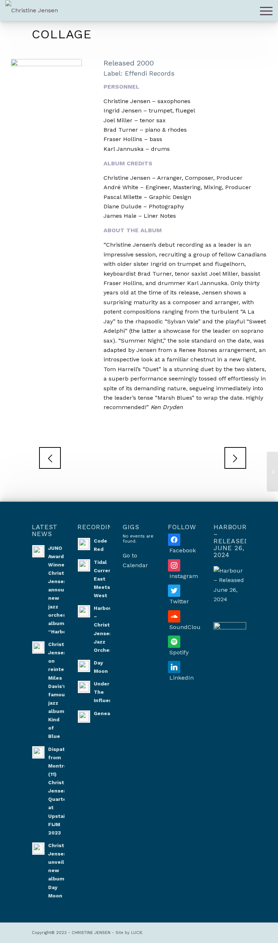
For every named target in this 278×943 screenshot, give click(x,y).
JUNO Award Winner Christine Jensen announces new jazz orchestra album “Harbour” (62, 589)
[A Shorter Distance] (272, 472)
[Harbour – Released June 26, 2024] (230, 585)
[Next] (235, 458)
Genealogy (107, 713)
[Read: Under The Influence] (83, 686)
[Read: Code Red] (83, 544)
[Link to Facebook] (197, 931)
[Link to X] (240, 931)
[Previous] (50, 458)
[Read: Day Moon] (83, 665)
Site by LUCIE (129, 932)
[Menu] (264, 10)
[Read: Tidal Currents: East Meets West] (83, 565)
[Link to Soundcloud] (208, 931)
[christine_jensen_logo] (31, 10)
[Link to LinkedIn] (229, 931)
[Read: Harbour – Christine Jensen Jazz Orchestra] (83, 611)
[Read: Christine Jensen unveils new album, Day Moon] (38, 848)
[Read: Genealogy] (83, 716)
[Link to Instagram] (186, 931)
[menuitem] (264, 10)
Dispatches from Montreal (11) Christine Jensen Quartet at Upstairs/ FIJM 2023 (62, 791)
